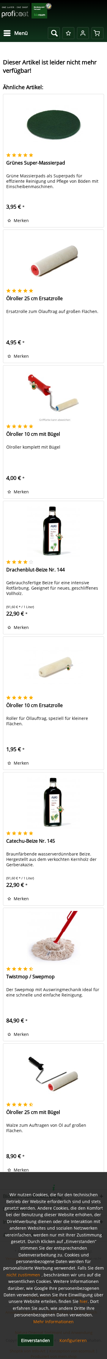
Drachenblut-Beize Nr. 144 (35, 570)
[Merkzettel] (68, 33)
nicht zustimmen (23, 1275)
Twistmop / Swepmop (30, 977)
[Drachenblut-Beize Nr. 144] (53, 531)
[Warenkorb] (97, 33)
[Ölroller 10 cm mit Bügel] (53, 395)
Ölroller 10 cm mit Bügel (33, 434)
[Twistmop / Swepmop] (53, 938)
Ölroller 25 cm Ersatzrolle (34, 298)
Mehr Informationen (53, 1321)
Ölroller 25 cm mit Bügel (33, 1112)
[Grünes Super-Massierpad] (53, 124)
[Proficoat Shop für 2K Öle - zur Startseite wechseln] (26, 13)
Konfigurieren (73, 1340)
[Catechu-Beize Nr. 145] (53, 802)
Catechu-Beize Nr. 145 (30, 841)
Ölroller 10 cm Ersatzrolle (34, 705)
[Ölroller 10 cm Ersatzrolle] (53, 666)
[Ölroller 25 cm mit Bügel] (53, 1073)
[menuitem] (15, 33)
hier (84, 1301)
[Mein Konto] (83, 33)
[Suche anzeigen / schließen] (54, 33)
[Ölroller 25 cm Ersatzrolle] (53, 259)
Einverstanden (35, 1340)
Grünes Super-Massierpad (35, 163)
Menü (21, 33)
